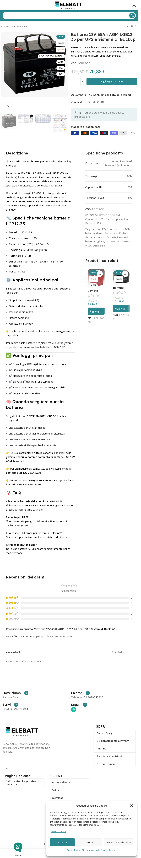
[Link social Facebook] (85, 102)
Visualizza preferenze (118, 842)
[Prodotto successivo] (136, 26)
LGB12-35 (99, 245)
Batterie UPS (19, 26)
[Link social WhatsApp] (73, 709)
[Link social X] (89, 102)
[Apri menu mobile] (4, 5)
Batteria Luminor (95, 237)
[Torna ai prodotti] (132, 26)
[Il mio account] (134, 5)
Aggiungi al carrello (112, 81)
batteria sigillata (94, 241)
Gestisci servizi (58, 831)
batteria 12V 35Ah (102, 229)
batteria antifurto (115, 233)
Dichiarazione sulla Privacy (94, 850)
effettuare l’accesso (24, 636)
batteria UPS (113, 241)
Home (4, 26)
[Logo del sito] (69, 5)
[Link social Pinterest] (94, 102)
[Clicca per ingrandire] (8, 105)
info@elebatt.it (19, 709)
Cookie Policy (73, 850)
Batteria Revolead (117, 237)
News (6, 768)
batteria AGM (122, 229)
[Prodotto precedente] (128, 26)
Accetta (62, 842)
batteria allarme (94, 233)
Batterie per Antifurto (118, 219)
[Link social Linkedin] (98, 102)
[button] (131, 805)
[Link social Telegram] (102, 102)
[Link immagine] (23, 731)
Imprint (112, 850)
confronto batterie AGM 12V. (48, 347)
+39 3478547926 (92, 697)
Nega (89, 842)
